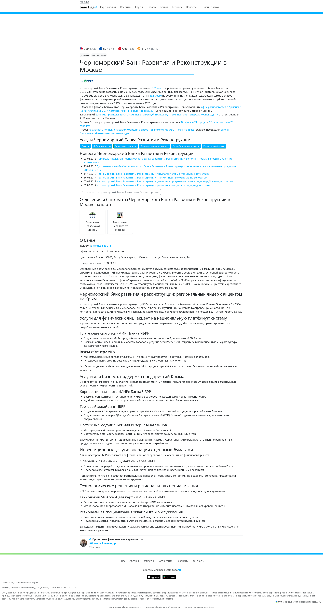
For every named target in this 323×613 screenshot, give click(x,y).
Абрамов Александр (102, 543)
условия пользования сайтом (199, 607)
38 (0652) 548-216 (101, 245)
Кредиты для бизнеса (213, 146)
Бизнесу (177, 7)
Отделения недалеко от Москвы (92, 225)
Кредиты (125, 7)
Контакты (199, 561)
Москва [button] (84, 2)
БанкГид (87, 7)
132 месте (156, 95)
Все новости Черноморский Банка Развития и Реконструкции (120, 192)
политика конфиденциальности (125, 607)
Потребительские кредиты (186, 146)
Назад (86, 55)
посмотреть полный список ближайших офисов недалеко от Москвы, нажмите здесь (141, 129)
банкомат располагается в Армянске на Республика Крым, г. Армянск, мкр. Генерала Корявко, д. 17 (157, 114)
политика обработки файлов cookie (162, 607)
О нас (121, 561)
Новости (191, 7)
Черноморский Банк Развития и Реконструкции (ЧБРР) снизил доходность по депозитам (152, 177)
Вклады (151, 7)
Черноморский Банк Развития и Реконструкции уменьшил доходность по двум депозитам (153, 185)
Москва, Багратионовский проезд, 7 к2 (302, 601)
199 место (158, 88)
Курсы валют (108, 7)
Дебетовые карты (102, 146)
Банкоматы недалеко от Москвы (120, 225)
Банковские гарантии (125, 146)
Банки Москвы (99, 55)
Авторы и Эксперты (141, 561)
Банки (164, 7)
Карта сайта (165, 561)
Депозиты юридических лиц (154, 146)
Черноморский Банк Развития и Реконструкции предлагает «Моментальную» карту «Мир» (153, 173)
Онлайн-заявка (210, 7)
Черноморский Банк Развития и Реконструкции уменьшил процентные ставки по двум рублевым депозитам (165, 181)
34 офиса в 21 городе (193, 122)
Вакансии (183, 561)
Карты (139, 7)
